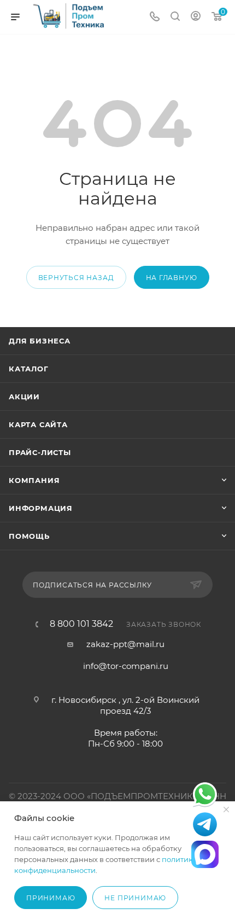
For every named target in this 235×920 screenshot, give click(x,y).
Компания (34, 480)
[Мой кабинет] (196, 17)
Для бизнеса (39, 340)
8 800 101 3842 (81, 624)
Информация (41, 508)
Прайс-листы (40, 452)
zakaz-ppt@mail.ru (125, 644)
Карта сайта (38, 424)
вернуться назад (76, 277)
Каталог (29, 368)
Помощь (29, 536)
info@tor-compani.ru (125, 666)
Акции (24, 396)
